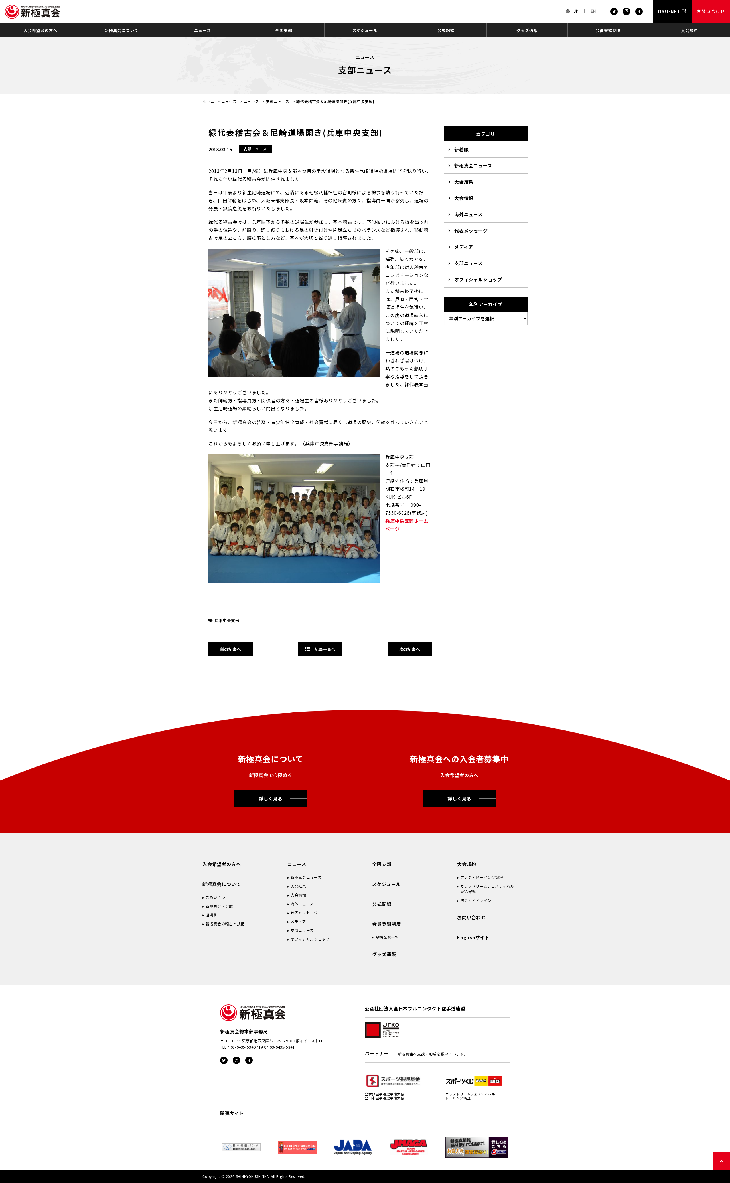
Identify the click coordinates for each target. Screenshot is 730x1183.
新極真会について (121, 30)
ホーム (208, 101)
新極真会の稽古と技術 (225, 923)
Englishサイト (473, 937)
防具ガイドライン (475, 900)
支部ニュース (277, 101)
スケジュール (365, 30)
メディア (463, 246)
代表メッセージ (471, 230)
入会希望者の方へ (40, 30)
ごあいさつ (215, 897)
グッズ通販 (527, 30)
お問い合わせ (471, 917)
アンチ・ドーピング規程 (481, 877)
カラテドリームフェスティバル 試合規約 (485, 888)
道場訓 (211, 915)
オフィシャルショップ (478, 279)
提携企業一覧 (387, 937)
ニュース (202, 30)
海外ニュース (468, 214)
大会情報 (463, 198)
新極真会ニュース (473, 165)
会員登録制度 (608, 30)
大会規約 (689, 30)
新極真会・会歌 (219, 906)
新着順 (461, 149)
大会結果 (463, 181)
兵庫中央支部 (227, 620)
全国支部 (283, 30)
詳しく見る (271, 798)
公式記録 (445, 30)
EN (593, 11)
